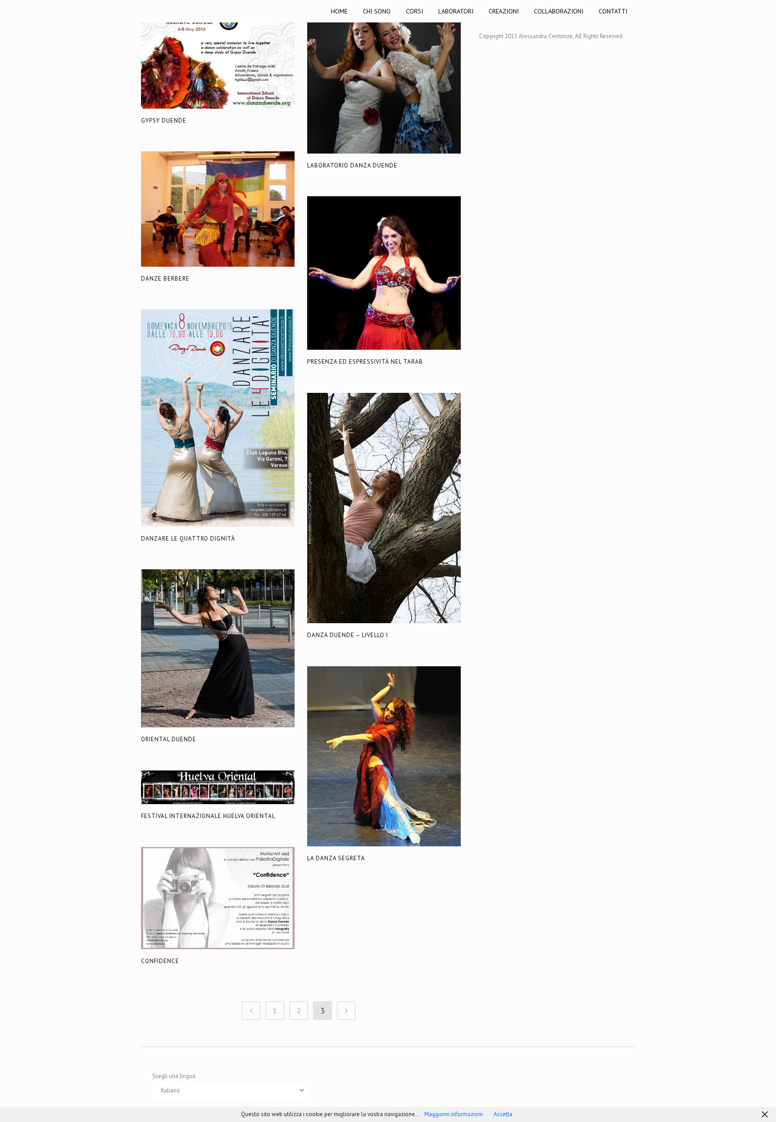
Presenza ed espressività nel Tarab (365, 361)
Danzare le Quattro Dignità (188, 538)
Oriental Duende (168, 739)
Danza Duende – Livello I (347, 635)
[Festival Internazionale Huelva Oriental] (218, 787)
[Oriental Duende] (218, 648)
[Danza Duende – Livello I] (384, 508)
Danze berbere (165, 278)
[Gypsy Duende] (218, 54)
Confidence (160, 961)
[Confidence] (218, 898)
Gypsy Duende (163, 120)
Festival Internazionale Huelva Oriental (208, 816)
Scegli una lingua (173, 1076)
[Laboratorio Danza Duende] (384, 77)
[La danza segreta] (384, 756)
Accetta (503, 1114)
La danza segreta (336, 858)
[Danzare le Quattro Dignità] (218, 418)
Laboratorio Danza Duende (352, 165)
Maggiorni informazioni (453, 1114)
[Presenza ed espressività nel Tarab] (384, 273)
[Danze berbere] (218, 209)
